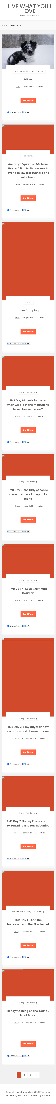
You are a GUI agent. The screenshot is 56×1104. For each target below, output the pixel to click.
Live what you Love (30, 9)
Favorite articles (18, 912)
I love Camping (28, 310)
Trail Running (28, 156)
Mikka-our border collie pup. (31, 71)
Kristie (18, 87)
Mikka (28, 79)
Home (4, 25)
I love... (16, 71)
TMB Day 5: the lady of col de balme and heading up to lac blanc (28, 494)
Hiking (21, 392)
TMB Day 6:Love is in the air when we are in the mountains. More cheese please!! (28, 405)
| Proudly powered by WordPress (36, 1095)
